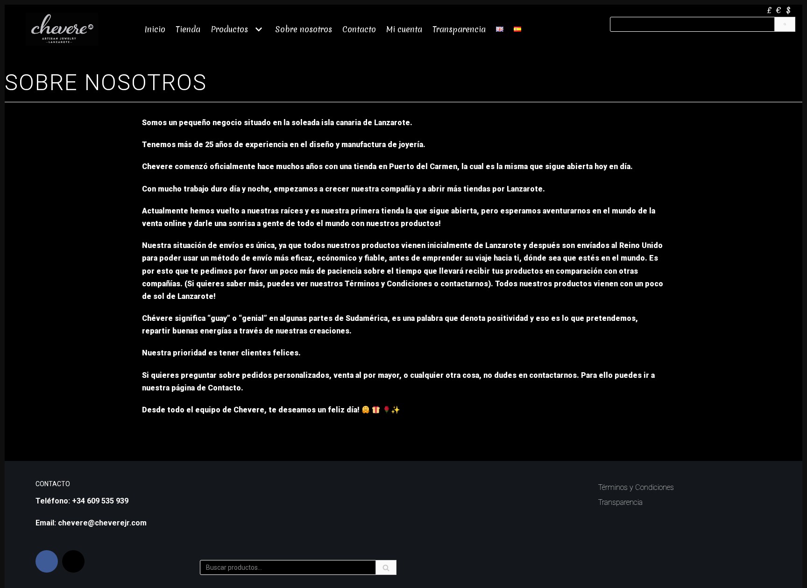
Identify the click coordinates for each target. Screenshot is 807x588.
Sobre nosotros (303, 29)
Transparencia (459, 29)
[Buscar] (784, 24)
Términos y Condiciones (636, 487)
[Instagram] (73, 561)
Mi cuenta (404, 29)
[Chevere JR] (62, 29)
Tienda (188, 29)
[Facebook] (46, 561)
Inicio (155, 29)
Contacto (359, 29)
